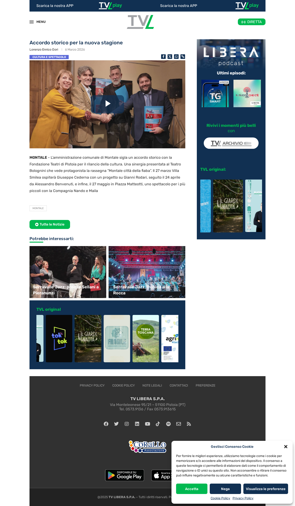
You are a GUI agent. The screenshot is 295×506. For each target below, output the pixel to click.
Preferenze (205, 385)
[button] (285, 446)
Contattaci (179, 385)
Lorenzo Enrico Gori (44, 50)
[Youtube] (147, 424)
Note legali (152, 385)
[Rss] (189, 424)
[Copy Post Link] (182, 56)
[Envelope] (178, 424)
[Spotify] (168, 424)
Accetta (191, 489)
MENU (38, 22)
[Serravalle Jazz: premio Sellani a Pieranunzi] (67, 272)
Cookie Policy (220, 498)
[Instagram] (126, 424)
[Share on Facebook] (163, 56)
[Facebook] (106, 424)
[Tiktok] (157, 424)
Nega (225, 489)
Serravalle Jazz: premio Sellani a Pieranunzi (66, 289)
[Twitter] (116, 424)
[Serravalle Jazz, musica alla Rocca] (147, 272)
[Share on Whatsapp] (176, 56)
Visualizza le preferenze (266, 489)
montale (38, 208)
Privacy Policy (243, 498)
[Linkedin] (137, 424)
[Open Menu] (32, 22)
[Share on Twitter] (170, 56)
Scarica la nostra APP (54, 5)
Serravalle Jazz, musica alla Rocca (141, 289)
